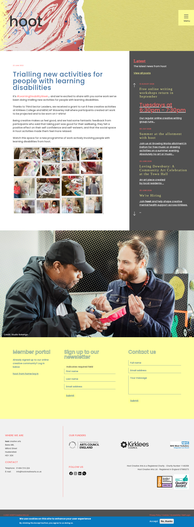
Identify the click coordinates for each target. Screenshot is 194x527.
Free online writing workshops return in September (156, 92)
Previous (134, 86)
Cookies (165, 515)
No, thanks (167, 521)
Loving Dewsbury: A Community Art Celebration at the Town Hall (163, 170)
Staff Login (186, 515)
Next (134, 213)
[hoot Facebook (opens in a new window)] (71, 473)
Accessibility (175, 515)
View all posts (142, 73)
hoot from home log (25, 373)
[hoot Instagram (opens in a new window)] (75, 473)
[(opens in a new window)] (80, 473)
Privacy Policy (155, 515)
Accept (154, 521)
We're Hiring (150, 195)
